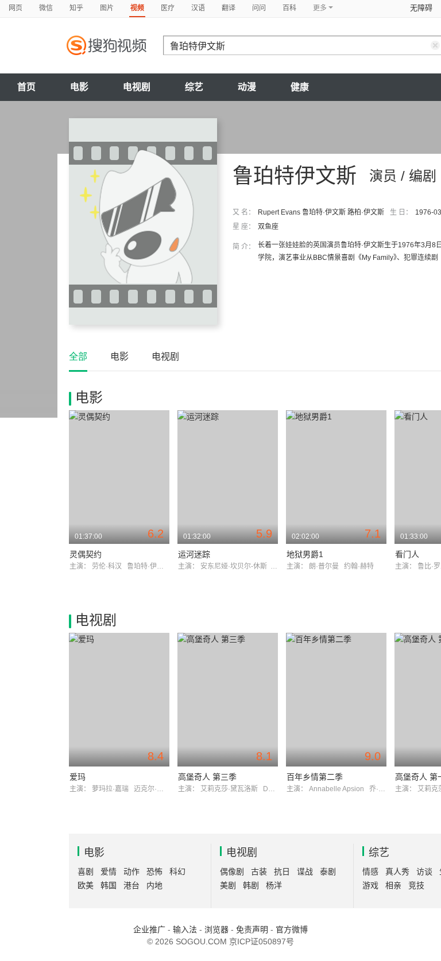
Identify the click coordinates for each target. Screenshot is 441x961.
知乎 (76, 8)
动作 (131, 871)
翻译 (228, 8)
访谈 (424, 871)
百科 (289, 8)
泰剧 (328, 871)
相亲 (393, 885)
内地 (154, 885)
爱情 (108, 871)
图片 (107, 8)
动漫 (247, 87)
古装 (259, 871)
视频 (137, 8)
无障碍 (421, 7)
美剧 (228, 885)
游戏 (370, 885)
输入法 (185, 929)
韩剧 (251, 885)
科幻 (177, 871)
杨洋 (274, 885)
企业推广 (149, 929)
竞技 (416, 885)
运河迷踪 (194, 554)
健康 (300, 87)
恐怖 (154, 871)
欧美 (86, 885)
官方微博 (292, 929)
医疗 (168, 8)
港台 (131, 885)
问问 (259, 8)
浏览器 (216, 929)
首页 (26, 87)
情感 (370, 871)
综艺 (194, 87)
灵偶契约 (85, 554)
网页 (15, 8)
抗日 (282, 871)
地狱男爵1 (305, 554)
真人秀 (397, 871)
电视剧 (136, 87)
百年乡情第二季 (315, 776)
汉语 (198, 8)
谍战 (305, 871)
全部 (78, 356)
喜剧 (86, 871)
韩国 (108, 885)
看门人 (407, 554)
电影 (79, 87)
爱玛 (77, 776)
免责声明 (252, 929)
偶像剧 (232, 871)
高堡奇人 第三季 (207, 776)
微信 (46, 8)
